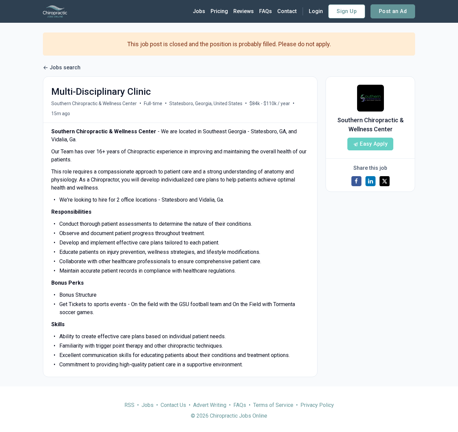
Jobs (199, 11)
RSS (129, 405)
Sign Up (347, 11)
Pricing (219, 11)
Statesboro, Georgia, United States (205, 103)
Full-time (153, 103)
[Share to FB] (356, 181)
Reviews (243, 11)
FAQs (265, 11)
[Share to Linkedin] (370, 181)
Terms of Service (273, 405)
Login (316, 11)
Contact (287, 11)
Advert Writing (209, 405)
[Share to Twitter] (385, 181)
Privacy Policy (317, 405)
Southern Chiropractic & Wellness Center (94, 103)
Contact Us (173, 405)
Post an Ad (393, 11)
